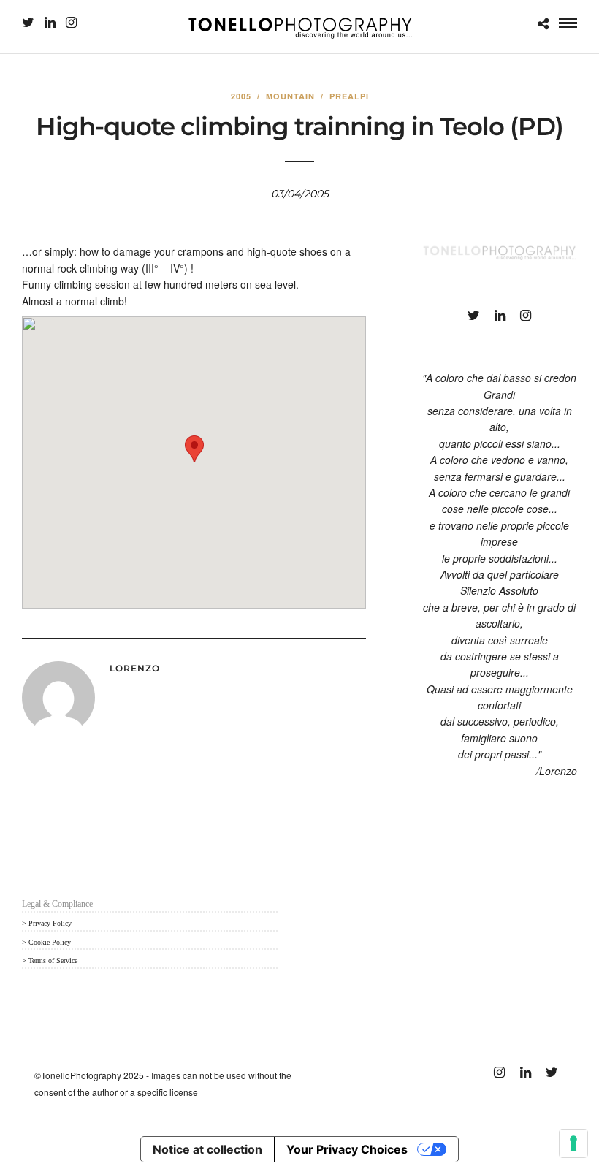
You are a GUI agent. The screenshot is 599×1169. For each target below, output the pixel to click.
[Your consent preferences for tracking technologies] (573, 1143)
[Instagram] (71, 22)
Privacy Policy (50, 923)
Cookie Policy (49, 942)
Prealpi (349, 96)
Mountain (290, 96)
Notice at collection (207, 1149)
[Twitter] (28, 22)
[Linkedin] (50, 22)
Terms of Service (52, 960)
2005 (241, 96)
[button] (194, 449)
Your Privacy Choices (347, 1149)
